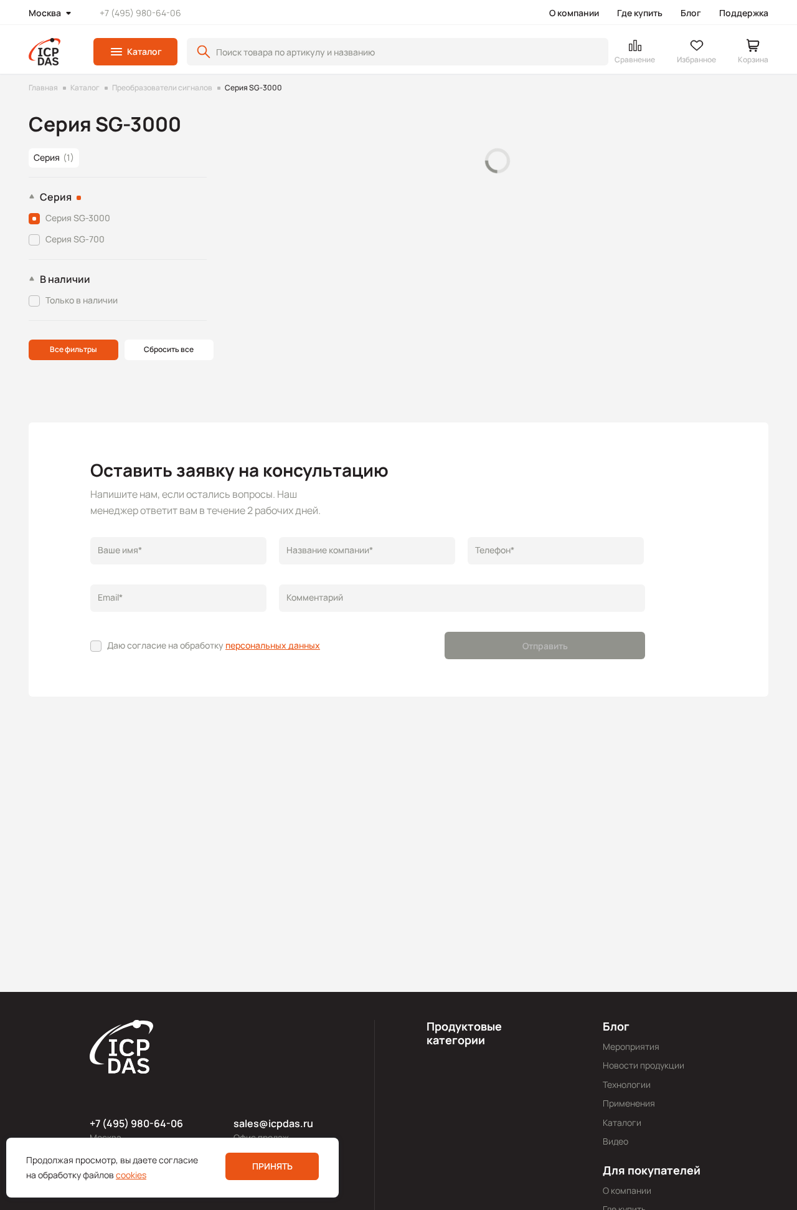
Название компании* (329, 550)
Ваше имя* (120, 550)
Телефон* (494, 550)
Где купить (640, 13)
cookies (131, 1175)
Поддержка (743, 13)
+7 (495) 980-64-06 (140, 13)
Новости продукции (643, 1065)
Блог (691, 13)
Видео (615, 1141)
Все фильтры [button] (73, 349)
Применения (629, 1103)
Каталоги (622, 1122)
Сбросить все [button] (169, 349)
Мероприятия (631, 1046)
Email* (110, 597)
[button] (135, 51)
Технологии (627, 1084)
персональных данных (272, 645)
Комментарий (314, 597)
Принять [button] (272, 1166)
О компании (574, 13)
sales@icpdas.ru (273, 1123)
